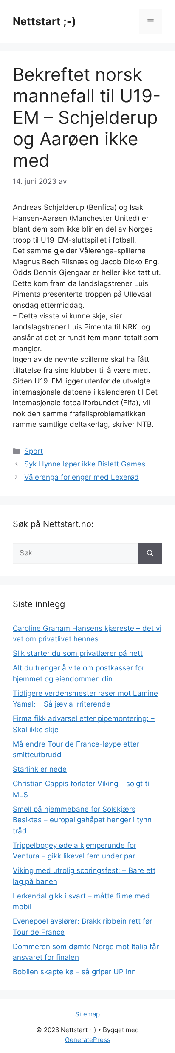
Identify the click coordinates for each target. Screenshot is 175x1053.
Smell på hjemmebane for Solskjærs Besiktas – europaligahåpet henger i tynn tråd (82, 820)
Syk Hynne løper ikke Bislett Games (84, 464)
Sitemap (87, 1014)
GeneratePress (87, 1040)
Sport (33, 451)
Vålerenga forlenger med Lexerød (81, 477)
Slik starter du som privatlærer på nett (78, 653)
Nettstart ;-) (44, 21)
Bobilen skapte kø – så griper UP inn (74, 971)
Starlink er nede (40, 769)
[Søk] (150, 553)
